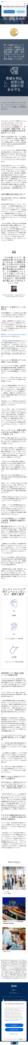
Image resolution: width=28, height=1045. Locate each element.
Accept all (14, 1025)
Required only (14, 1029)
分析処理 (14, 344)
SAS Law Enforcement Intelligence (15, 105)
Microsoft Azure (7, 107)
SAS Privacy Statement (9, 1039)
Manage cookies (14, 1034)
